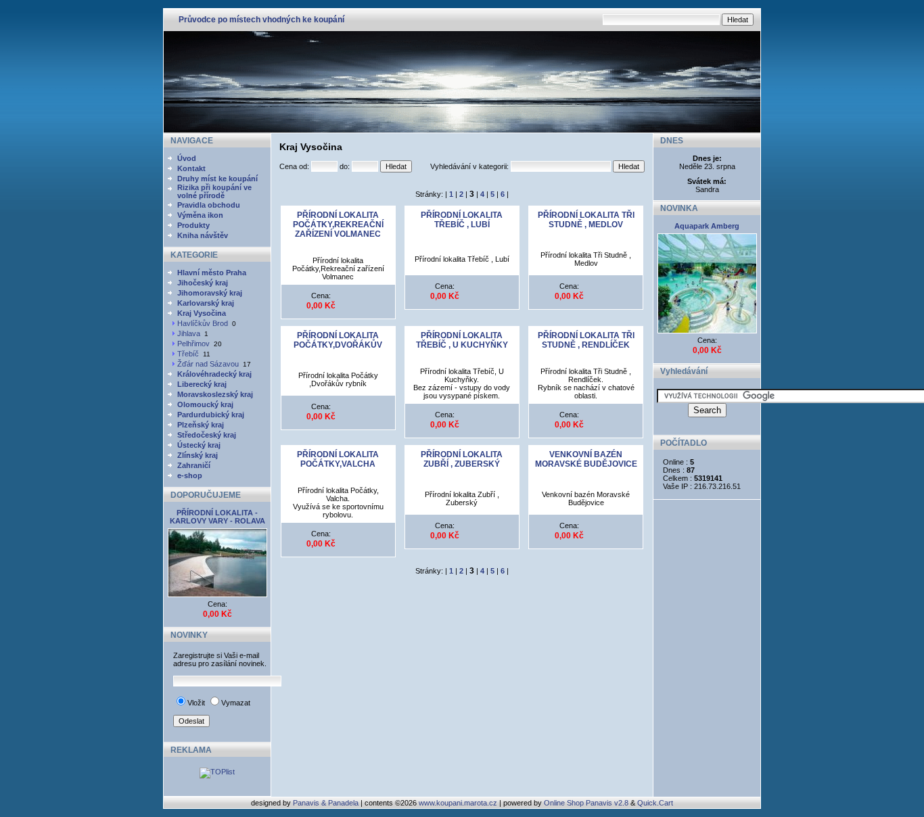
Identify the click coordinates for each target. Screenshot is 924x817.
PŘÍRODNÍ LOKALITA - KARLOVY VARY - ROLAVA (217, 517)
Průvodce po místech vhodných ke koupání (261, 19)
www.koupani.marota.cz (458, 803)
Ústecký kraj (199, 445)
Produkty (193, 225)
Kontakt (191, 168)
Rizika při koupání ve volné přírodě (214, 191)
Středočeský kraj (206, 435)
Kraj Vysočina (201, 313)
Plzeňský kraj (200, 425)
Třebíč (188, 354)
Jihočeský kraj (202, 283)
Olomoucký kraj (205, 404)
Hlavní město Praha (211, 273)
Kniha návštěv (202, 235)
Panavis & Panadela (327, 803)
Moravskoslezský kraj (215, 394)
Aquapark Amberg (706, 226)
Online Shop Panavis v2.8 (586, 803)
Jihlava (188, 333)
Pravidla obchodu (208, 205)
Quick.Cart (655, 803)
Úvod (186, 158)
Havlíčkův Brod (202, 323)
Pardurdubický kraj (210, 415)
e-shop (189, 475)
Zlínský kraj (197, 455)
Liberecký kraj (202, 384)
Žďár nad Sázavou (208, 364)
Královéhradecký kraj (214, 374)
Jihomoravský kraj (209, 293)
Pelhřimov (193, 344)
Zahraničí (193, 465)
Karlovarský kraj (205, 303)
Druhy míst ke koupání (217, 178)
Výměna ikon (200, 215)
